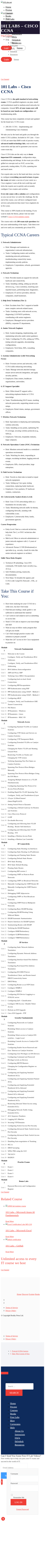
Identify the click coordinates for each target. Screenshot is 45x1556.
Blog (12, 1420)
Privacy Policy (11, 1311)
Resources (19, 1444)
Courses (14, 1410)
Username (14, 1474)
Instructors (17, 34)
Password (14, 1483)
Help (12, 1427)
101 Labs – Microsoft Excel (19, 1230)
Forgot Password (22, 1509)
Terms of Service (12, 1308)
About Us (19, 1431)
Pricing (9, 10)
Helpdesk (19, 1441)
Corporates (10, 37)
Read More (10, 1221)
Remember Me (18, 1497)
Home (8, 7)
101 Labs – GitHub (14, 1245)
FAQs (14, 37)
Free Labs (14, 1417)
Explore (32, 1294)
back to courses (6, 35)
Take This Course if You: (21, 1354)
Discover (25, 1294)
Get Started (5, 79)
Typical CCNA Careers (20, 1351)
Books (8, 16)
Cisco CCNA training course (18, 217)
